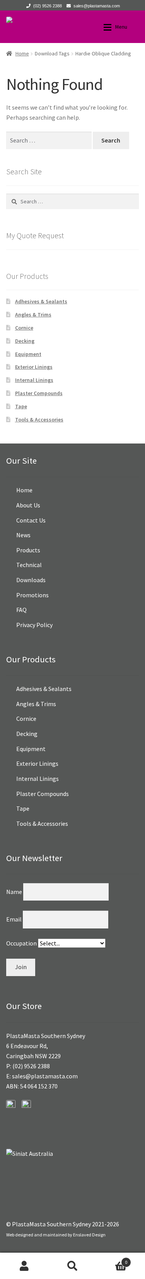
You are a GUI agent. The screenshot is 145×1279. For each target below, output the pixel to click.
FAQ (21, 610)
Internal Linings (34, 379)
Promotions (32, 595)
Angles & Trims (33, 314)
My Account (24, 1266)
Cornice (24, 327)
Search (72, 1266)
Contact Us (31, 520)
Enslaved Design (89, 1235)
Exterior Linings (34, 366)
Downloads (31, 580)
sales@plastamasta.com (96, 5)
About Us (28, 505)
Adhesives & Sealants (41, 301)
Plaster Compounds (39, 393)
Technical (29, 565)
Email (14, 919)
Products (28, 550)
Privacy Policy (34, 625)
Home (22, 53)
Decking (24, 340)
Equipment (28, 354)
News (23, 535)
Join (21, 967)
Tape (21, 406)
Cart (112, 1259)
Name (14, 892)
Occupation (22, 943)
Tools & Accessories (39, 419)
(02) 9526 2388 (47, 5)
